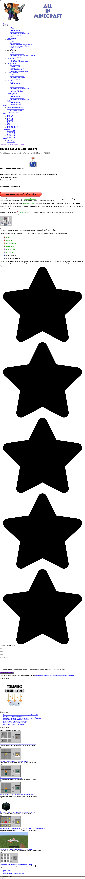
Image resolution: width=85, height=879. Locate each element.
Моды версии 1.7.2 (12, 126)
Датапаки (6, 129)
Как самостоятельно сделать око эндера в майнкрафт (17, 794)
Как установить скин (13, 112)
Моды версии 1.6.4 (12, 128)
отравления (10, 246)
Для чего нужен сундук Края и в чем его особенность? (17, 812)
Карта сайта (7, 870)
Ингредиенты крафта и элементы (21, 44)
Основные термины (16, 91)
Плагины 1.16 (11, 142)
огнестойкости (11, 243)
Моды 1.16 (10, 115)
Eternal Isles (10, 40)
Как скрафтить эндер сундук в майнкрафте (14, 761)
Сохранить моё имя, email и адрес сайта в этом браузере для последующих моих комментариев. (33, 669)
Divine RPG (10, 27)
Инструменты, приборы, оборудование (22, 55)
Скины (5, 106)
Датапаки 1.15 (11, 134)
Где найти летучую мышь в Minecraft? (15, 721)
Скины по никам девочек (15, 107)
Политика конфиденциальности (13, 873)
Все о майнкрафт (30, 199)
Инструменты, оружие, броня (19, 33)
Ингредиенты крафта (17, 32)
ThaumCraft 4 (11, 63)
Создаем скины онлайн (14, 110)
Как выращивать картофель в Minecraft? (16, 719)
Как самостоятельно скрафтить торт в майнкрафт (16, 849)
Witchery (9, 101)
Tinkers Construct (12, 73)
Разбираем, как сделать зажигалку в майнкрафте (16, 864)
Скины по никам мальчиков (15, 109)
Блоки (12, 29)
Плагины (6, 139)
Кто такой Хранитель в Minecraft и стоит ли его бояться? (22, 718)
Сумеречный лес (12, 93)
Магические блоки (16, 69)
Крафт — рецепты (15, 35)
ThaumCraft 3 (11, 58)
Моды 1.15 (10, 117)
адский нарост (24, 212)
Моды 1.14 (10, 118)
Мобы (11, 36)
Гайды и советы (15, 30)
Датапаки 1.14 (11, 135)
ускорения (9, 252)
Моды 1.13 (10, 120)
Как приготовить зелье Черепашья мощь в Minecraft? (20, 715)
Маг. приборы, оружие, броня (19, 62)
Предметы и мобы (15, 104)
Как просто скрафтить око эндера (11, 778)
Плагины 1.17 (11, 140)
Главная (5, 24)
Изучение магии (15, 60)
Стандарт (10, 80)
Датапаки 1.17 (11, 131)
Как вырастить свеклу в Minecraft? (14, 716)
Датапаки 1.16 (11, 132)
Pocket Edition (11, 38)
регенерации (10, 249)
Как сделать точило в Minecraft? (14, 724)
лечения (9, 240)
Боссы (12, 95)
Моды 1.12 (10, 121)
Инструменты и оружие (17, 77)
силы (8, 237)
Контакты (6, 872)
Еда (11, 85)
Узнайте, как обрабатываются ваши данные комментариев (54, 675)
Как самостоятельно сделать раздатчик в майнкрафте (18, 744)
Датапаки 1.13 (11, 137)
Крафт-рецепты (15, 47)
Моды (5, 113)
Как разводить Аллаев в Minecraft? (14, 723)
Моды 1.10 (10, 124)
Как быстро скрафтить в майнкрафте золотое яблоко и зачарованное (22, 828)
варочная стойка (28, 203)
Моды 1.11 (10, 123)
